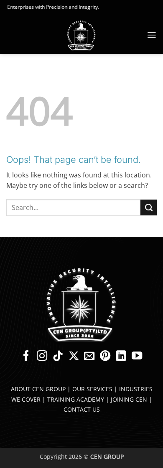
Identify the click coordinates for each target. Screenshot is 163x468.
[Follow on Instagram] (41, 356)
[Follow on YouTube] (137, 356)
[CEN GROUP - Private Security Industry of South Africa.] (81, 35)
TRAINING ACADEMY (75, 399)
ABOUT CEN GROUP (38, 389)
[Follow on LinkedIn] (121, 356)
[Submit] (148, 207)
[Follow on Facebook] (25, 356)
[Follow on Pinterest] (105, 356)
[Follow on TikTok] (57, 356)
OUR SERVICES (92, 389)
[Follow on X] (73, 356)
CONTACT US (82, 409)
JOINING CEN (129, 399)
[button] (152, 35)
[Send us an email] (89, 356)
